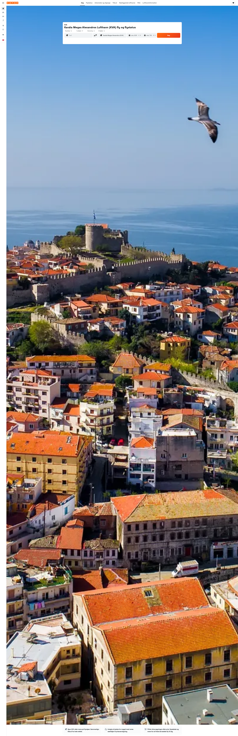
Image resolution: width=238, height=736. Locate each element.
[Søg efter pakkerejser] (3, 20)
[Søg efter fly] (3, 8)
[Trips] (3, 35)
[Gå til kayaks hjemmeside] (12, 3)
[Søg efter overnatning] (3, 12)
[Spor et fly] (3, 29)
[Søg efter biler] (3, 16)
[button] (3, 3)
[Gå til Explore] (3, 25)
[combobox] (68, 31)
